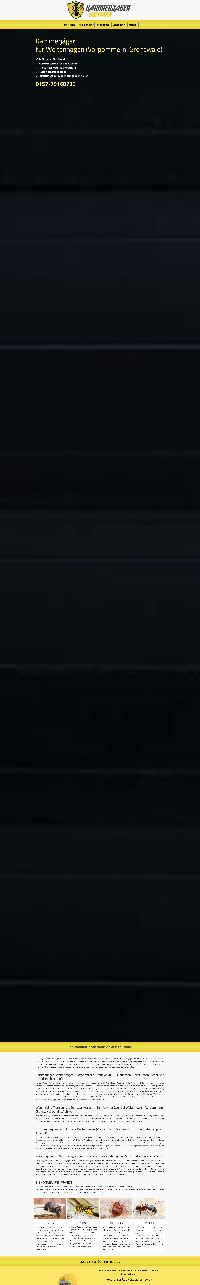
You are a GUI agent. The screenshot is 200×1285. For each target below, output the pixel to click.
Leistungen (118, 25)
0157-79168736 (56, 84)
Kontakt (133, 25)
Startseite (69, 25)
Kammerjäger (86, 25)
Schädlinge (103, 25)
